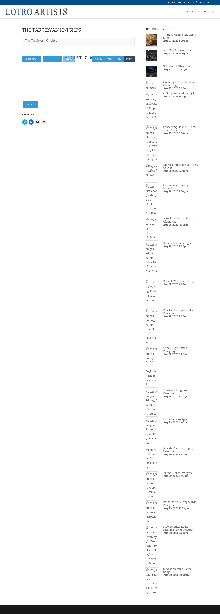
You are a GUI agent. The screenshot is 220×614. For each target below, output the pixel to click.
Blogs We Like (207, 2)
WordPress (73, 609)
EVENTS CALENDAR (198, 11)
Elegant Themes (44, 609)
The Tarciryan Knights (41, 40)
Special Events (186, 2)
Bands (171, 2)
